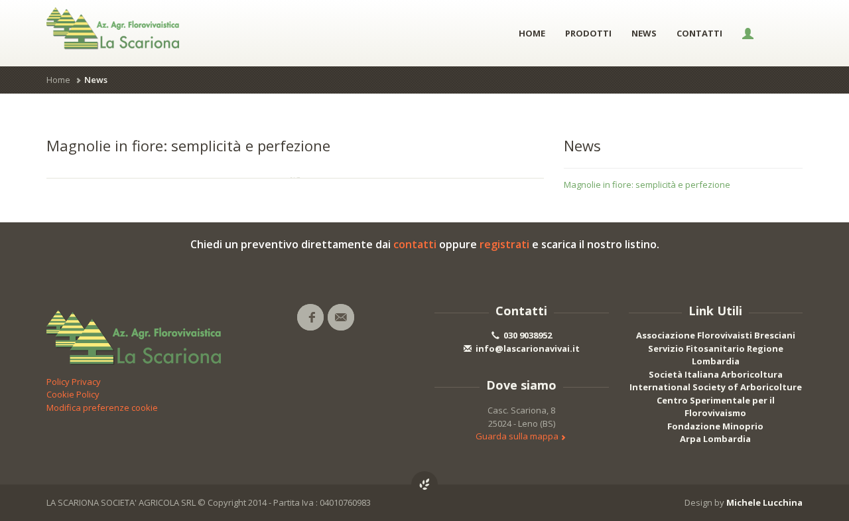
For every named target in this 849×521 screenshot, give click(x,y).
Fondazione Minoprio (715, 426)
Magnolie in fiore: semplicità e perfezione (647, 184)
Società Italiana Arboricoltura (716, 374)
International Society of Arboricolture (715, 387)
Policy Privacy (73, 382)
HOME (532, 33)
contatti (414, 244)
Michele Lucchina (764, 502)
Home (58, 80)
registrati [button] (504, 244)
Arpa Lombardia (715, 439)
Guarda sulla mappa (518, 436)
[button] (747, 33)
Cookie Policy (72, 394)
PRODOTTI (588, 33)
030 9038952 (526, 335)
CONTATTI (699, 33)
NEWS (644, 33)
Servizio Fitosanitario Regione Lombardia (715, 355)
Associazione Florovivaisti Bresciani (715, 335)
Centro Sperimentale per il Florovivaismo (716, 406)
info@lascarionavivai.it (527, 348)
